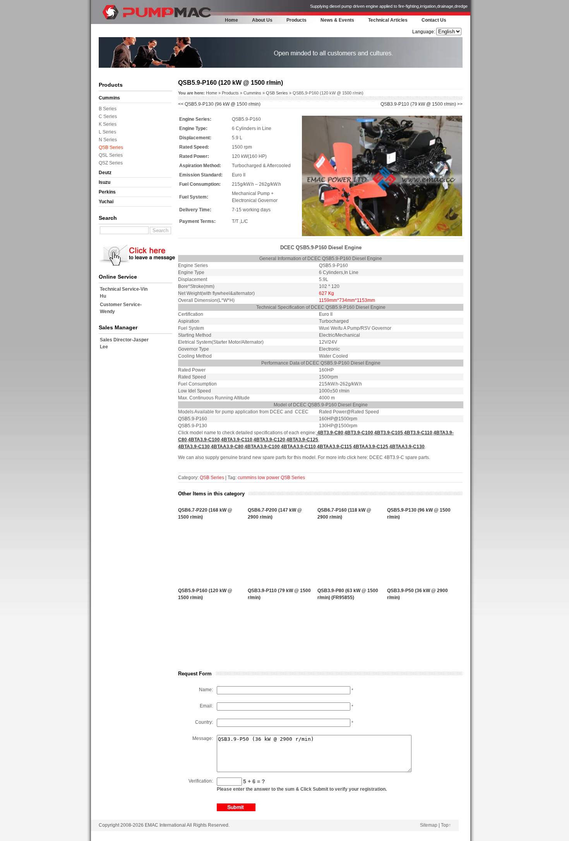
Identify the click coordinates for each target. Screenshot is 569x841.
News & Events (337, 20)
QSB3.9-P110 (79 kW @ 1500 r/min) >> (421, 104)
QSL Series (111, 155)
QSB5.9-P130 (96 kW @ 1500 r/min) (219, 104)
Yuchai (106, 201)
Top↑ (446, 825)
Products (296, 20)
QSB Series (111, 147)
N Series (108, 139)
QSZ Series (111, 163)
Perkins (107, 192)
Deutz (105, 172)
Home (231, 20)
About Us (262, 20)
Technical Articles (388, 20)
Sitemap (428, 825)
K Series (108, 124)
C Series (108, 116)
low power (268, 477)
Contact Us (434, 20)
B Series (108, 108)
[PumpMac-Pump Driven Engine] (112, 21)
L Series (107, 132)
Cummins (109, 98)
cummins (247, 477)
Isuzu (104, 182)
